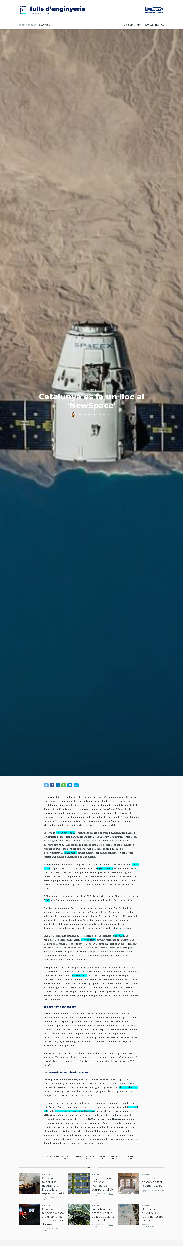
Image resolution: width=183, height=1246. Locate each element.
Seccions (45, 25)
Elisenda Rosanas (90, 414)
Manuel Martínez (128, 1087)
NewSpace (56, 1156)
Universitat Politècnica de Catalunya (75, 1111)
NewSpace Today (65, 832)
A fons (91, 390)
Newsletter (151, 25)
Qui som (128, 25)
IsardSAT (119, 935)
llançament (70, 852)
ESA (47, 900)
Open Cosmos (105, 868)
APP (139, 25)
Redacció (45, 1230)
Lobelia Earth (79, 975)
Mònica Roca (88, 939)
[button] (46, 785)
